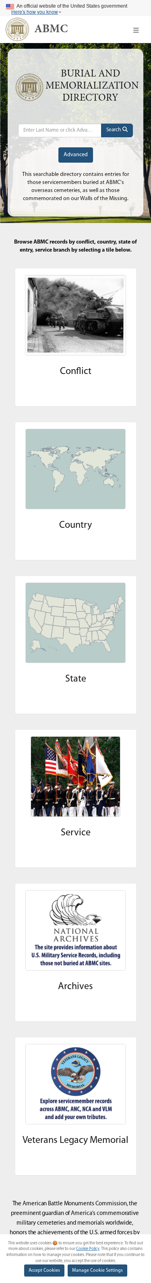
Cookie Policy (87, 1249)
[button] (136, 30)
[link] (51, 29)
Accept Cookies (44, 1270)
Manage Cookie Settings (97, 1270)
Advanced (76, 155)
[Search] (117, 130)
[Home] (17, 29)
